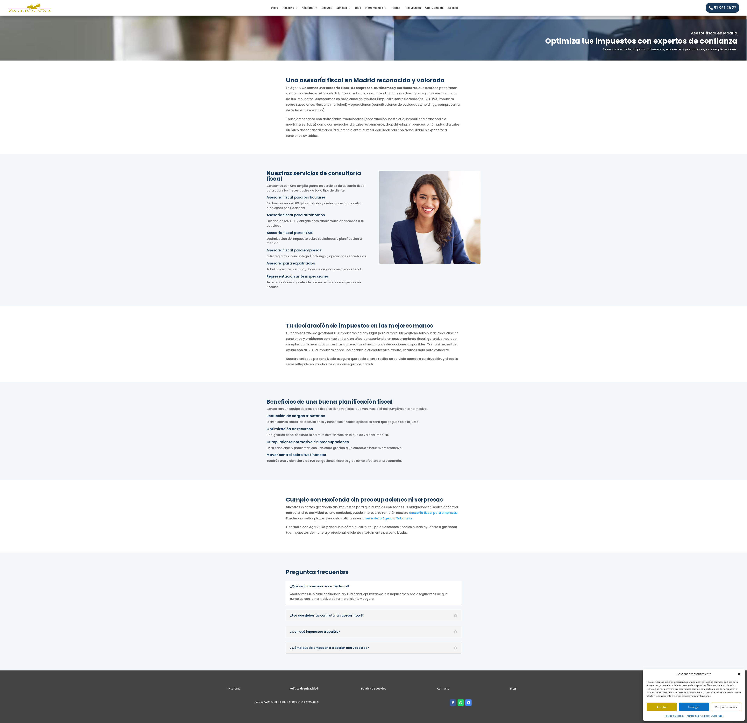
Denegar (694, 707)
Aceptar (662, 707)
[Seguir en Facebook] (453, 702)
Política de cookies (675, 715)
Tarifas (395, 8)
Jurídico (342, 8)
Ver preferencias (726, 707)
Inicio (274, 8)
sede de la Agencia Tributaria (388, 518)
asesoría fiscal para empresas (433, 512)
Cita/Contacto (434, 8)
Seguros (327, 8)
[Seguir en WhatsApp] (461, 702)
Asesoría (288, 8)
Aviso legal (717, 715)
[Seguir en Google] (468, 702)
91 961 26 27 (725, 8)
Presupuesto (412, 8)
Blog (358, 8)
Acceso (453, 8)
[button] (739, 674)
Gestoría (307, 8)
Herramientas (374, 8)
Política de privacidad (698, 715)
